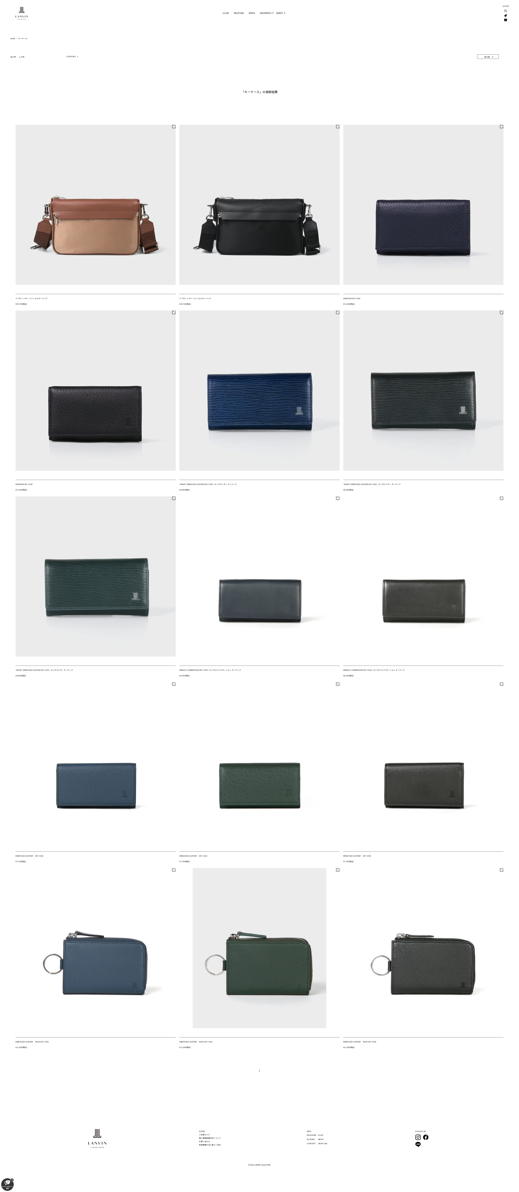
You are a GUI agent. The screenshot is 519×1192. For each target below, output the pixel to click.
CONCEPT (311, 1144)
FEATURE (239, 13)
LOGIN (506, 6)
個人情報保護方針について (210, 1138)
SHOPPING (312, 1135)
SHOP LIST (322, 1144)
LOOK (226, 13)
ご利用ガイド (204, 1134)
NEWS (252, 13)
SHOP (12, 38)
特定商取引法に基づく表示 (210, 1144)
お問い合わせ (204, 1141)
